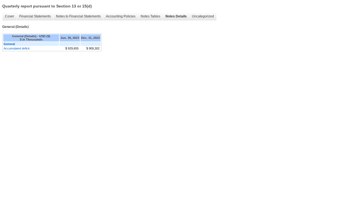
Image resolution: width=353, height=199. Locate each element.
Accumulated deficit (17, 48)
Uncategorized (203, 16)
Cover (9, 16)
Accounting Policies (120, 16)
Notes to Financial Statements (78, 16)
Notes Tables (150, 16)
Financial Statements (35, 16)
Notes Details (176, 16)
